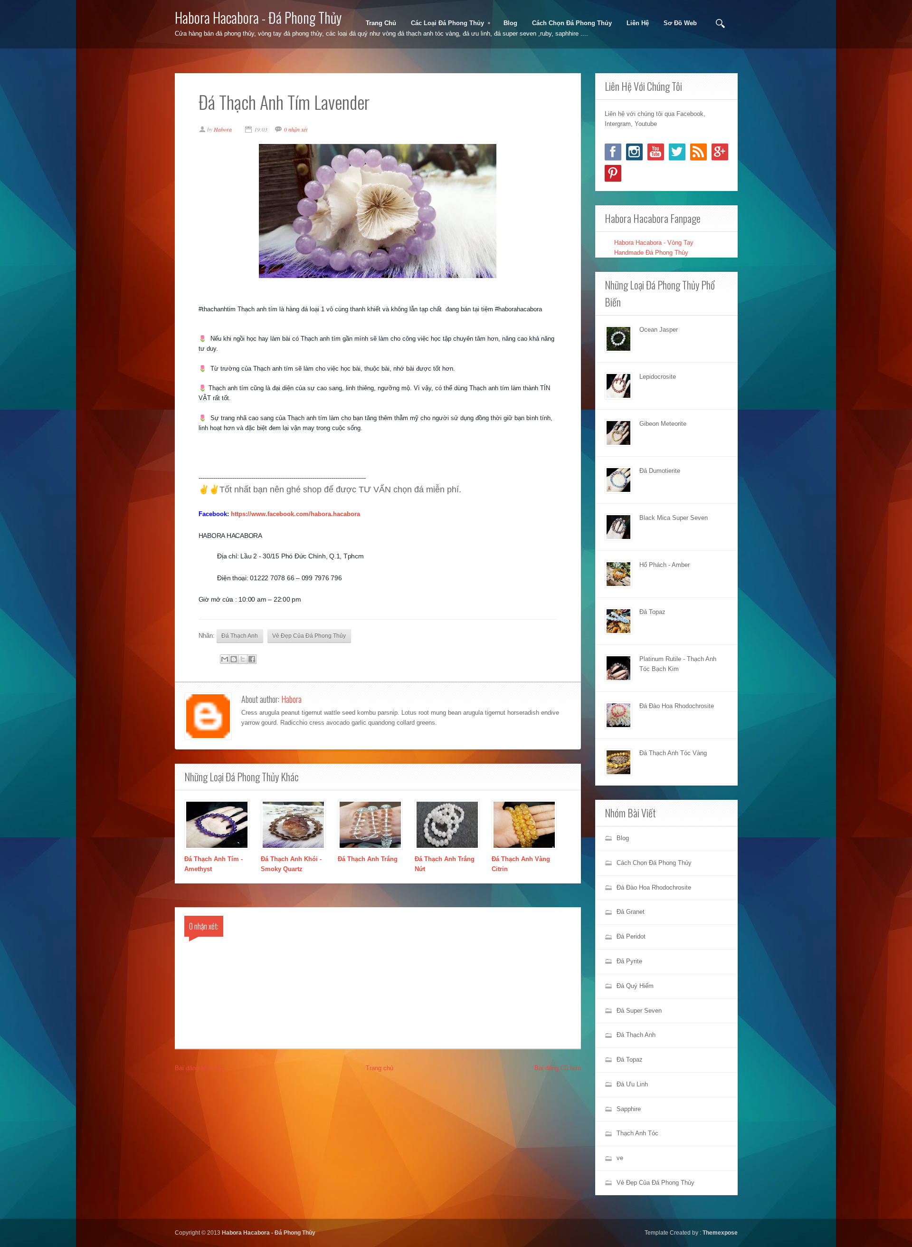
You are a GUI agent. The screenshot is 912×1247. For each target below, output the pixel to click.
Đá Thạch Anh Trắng (368, 859)
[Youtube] (655, 152)
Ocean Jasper (658, 329)
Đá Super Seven (639, 1010)
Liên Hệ (638, 23)
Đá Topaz (652, 611)
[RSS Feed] (698, 152)
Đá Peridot (631, 936)
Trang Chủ (381, 23)
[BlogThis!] (233, 659)
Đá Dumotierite (659, 470)
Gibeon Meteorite (662, 423)
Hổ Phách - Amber (664, 564)
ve (620, 1157)
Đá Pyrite (629, 961)
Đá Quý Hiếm (635, 985)
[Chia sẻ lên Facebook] (251, 659)
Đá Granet (631, 911)
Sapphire (629, 1109)
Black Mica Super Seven (673, 517)
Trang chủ (379, 1068)
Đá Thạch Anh (239, 636)
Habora (291, 699)
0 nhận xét (295, 129)
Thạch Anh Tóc (637, 1133)
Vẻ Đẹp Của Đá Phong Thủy (309, 636)
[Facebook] (613, 152)
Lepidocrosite (657, 376)
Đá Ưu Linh (632, 1084)
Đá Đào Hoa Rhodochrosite (676, 706)
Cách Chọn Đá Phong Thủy (572, 23)
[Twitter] (677, 152)
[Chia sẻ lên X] (242, 659)
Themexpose (720, 1232)
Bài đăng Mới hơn (200, 1068)
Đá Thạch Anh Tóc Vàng (673, 753)
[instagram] (634, 152)
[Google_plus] (720, 152)
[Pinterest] (613, 173)
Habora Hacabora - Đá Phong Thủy (258, 17)
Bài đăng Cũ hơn (557, 1068)
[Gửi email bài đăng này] (224, 659)
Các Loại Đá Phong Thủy (444, 23)
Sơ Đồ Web (680, 23)
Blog (510, 23)
